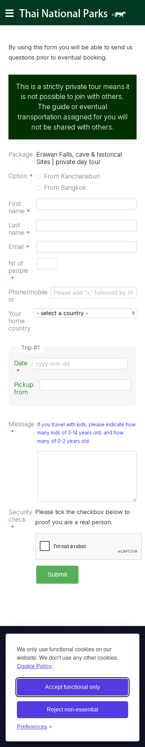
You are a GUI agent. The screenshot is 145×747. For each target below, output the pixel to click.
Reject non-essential (72, 710)
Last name (19, 228)
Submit (57, 574)
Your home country (19, 321)
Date (20, 366)
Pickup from (23, 388)
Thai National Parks (75, 16)
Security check (20, 519)
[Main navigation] (9, 13)
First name (19, 207)
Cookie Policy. (35, 666)
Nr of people (18, 270)
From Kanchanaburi (72, 176)
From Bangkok (65, 187)
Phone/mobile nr (28, 295)
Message (21, 427)
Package (20, 154)
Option (20, 176)
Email (18, 246)
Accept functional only (72, 687)
